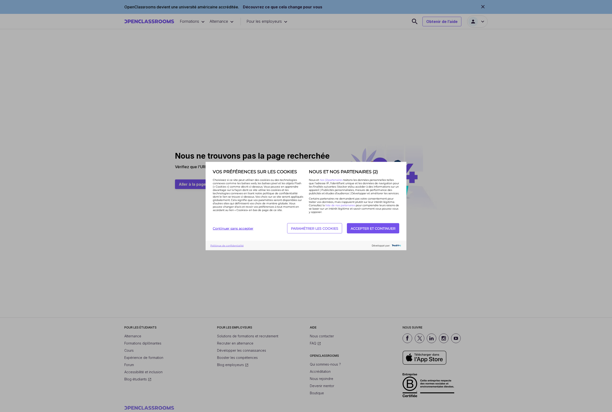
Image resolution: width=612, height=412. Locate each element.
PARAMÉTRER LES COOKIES (314, 228)
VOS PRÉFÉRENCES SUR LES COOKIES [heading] (255, 171)
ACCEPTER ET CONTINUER (373, 228)
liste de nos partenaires (340, 205)
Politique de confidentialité (227, 245)
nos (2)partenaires (331, 180)
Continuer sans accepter (233, 228)
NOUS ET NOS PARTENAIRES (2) (343, 171)
